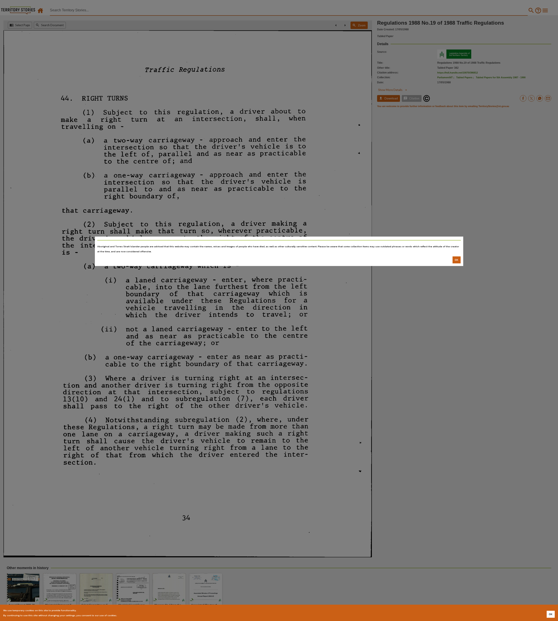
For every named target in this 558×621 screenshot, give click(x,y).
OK (456, 260)
